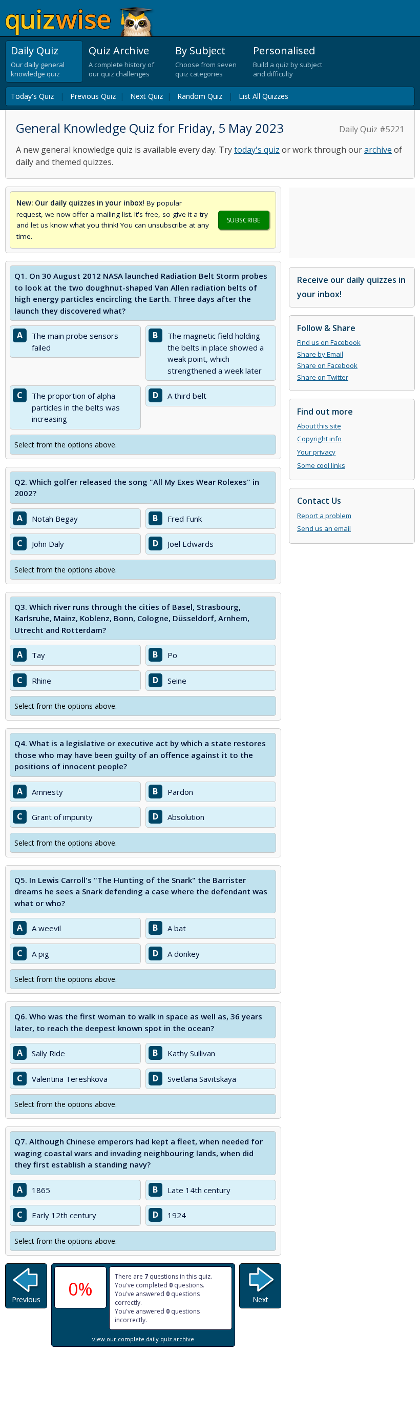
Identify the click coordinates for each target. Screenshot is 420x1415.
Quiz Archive (119, 50)
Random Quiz (199, 96)
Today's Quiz (32, 96)
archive (378, 149)
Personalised (284, 50)
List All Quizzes (263, 96)
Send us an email (324, 528)
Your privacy (316, 452)
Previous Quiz (93, 96)
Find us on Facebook (329, 342)
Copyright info (319, 438)
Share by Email (320, 354)
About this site (319, 425)
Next (260, 1299)
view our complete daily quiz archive (143, 1339)
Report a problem (324, 515)
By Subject (200, 50)
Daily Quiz (34, 50)
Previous (26, 1299)
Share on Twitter (322, 377)
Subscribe (244, 220)
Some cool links (321, 465)
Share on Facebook (327, 365)
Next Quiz (146, 96)
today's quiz (257, 149)
